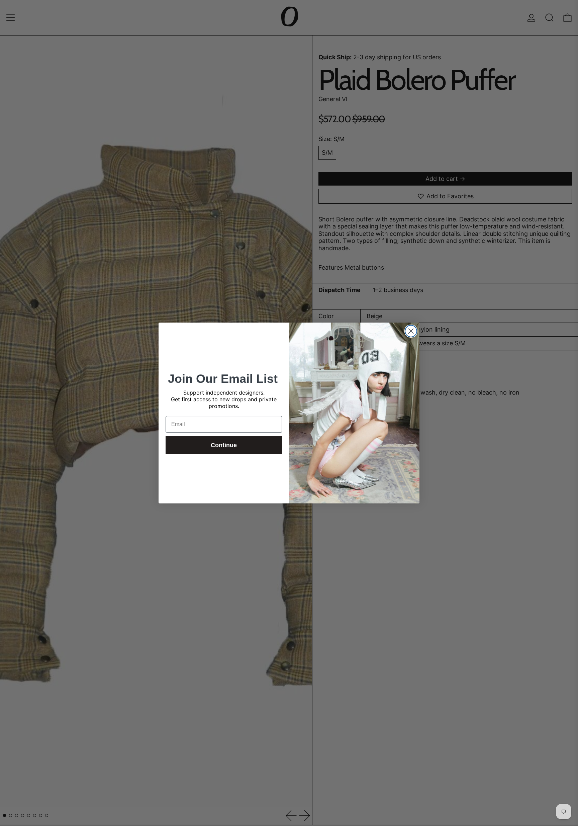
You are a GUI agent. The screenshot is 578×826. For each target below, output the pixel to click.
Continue (224, 445)
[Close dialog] (411, 331)
